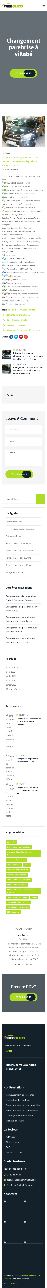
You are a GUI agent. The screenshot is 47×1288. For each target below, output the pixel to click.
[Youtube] (10, 1051)
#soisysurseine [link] (33, 245)
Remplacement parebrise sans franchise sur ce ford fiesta (27, 790)
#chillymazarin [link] (7, 251)
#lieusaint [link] (26, 241)
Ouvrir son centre (14, 1152)
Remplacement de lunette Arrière (23, 1105)
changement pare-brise (12, 314)
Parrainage (14, 1283)
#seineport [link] (21, 245)
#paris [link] (19, 238)
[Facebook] (11, 337)
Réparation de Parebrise (18, 1100)
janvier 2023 (11, 676)
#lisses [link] (33, 248)
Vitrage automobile (10, 165)
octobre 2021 (12, 680)
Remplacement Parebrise (13, 330)
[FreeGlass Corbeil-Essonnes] (12, 5)
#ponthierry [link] (35, 241)
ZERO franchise (33, 330)
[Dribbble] (31, 964)
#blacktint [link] (19, 235)
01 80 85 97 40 (23, 997)
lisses (26, 314)
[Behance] (27, 964)
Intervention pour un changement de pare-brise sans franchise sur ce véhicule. (28, 356)
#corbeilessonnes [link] (9, 238)
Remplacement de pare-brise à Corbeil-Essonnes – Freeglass (29, 721)
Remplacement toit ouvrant (18, 557)
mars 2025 (10, 671)
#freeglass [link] (6, 225)
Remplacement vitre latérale (18, 565)
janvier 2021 (11, 684)
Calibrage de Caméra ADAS (20, 1115)
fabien (7, 153)
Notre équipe (12, 1142)
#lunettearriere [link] (8, 228)
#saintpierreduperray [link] (23, 221)
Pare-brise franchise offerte (14, 319)
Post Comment (19, 474)
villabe (34, 897)
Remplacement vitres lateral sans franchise (20, 891)
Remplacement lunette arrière (19, 550)
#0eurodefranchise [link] (9, 231)
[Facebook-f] (5, 1051)
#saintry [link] (13, 218)
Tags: (4, 309)
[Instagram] (23, 964)
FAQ (8, 1147)
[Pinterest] (21, 337)
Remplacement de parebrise (24, 161)
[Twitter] (16, 337)
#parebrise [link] (28, 228)
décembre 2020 (13, 689)
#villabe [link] (5, 221)
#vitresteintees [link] (8, 235)
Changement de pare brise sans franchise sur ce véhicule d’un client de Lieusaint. (28, 370)
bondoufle (11, 842)
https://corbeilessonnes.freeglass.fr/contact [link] (19, 262)
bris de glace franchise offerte (21, 309)
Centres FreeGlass (13, 157)
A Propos (10, 1136)
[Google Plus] (26, 337)
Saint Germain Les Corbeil (17, 897)
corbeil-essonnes (13, 865)
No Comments (11, 169)
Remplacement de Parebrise (20, 1094)
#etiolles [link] (5, 218)
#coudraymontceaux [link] (25, 218)
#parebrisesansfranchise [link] (32, 238)
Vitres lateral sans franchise (18, 902)
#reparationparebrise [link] (26, 231)
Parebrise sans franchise (13, 325)
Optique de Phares (14, 536)
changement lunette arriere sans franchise (19, 853)
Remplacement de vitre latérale (22, 1110)
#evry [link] (27, 248)
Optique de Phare (15, 1120)
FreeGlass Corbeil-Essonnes (22, 528)
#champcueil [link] (39, 218)
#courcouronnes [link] (18, 248)
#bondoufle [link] (6, 248)
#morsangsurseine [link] (9, 245)
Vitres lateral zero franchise (18, 907)
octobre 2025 (12, 667)
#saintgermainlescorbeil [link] (11, 241)
